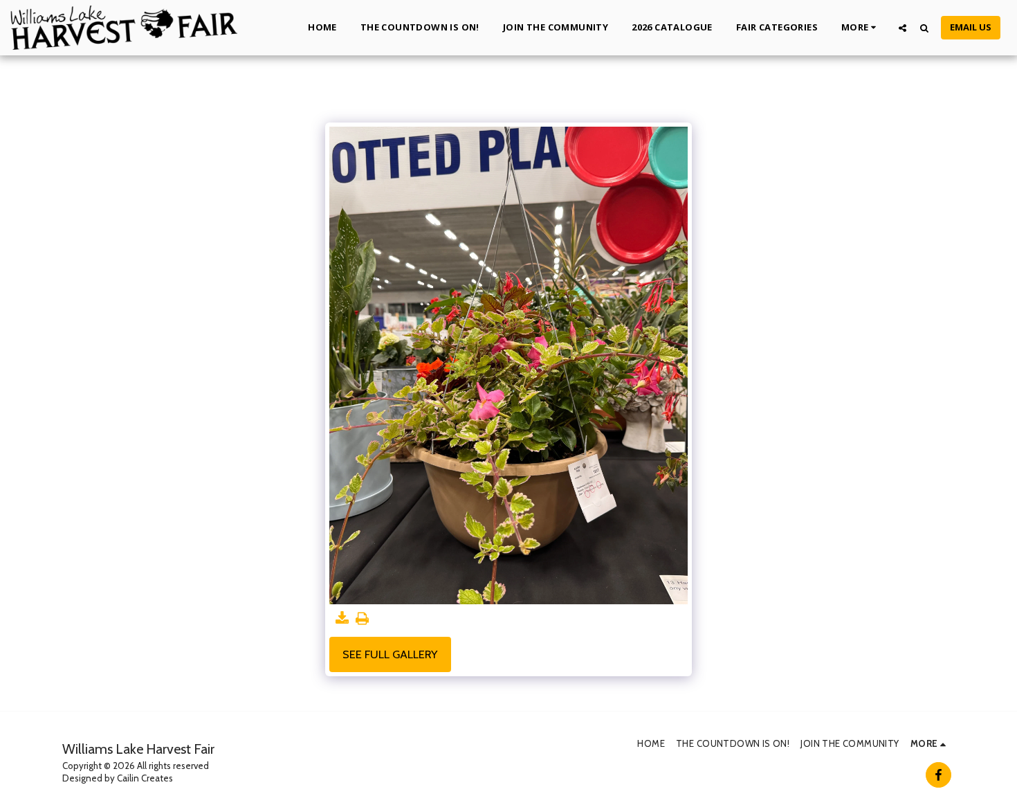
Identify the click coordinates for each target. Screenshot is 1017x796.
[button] (902, 28)
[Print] (362, 618)
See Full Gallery (389, 654)
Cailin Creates (145, 778)
